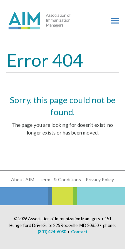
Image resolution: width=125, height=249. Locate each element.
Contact (79, 231)
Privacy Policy (100, 179)
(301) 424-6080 (52, 231)
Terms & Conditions (60, 179)
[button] (115, 20)
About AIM (22, 179)
